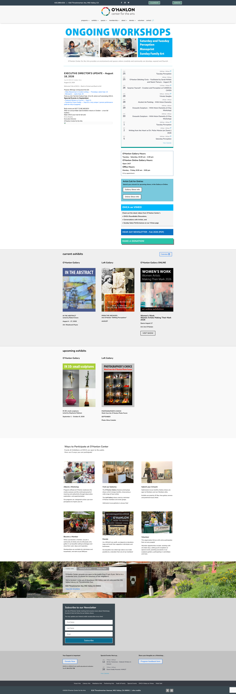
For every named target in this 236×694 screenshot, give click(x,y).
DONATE (177, 3)
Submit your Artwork (149, 487)
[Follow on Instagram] (125, 2)
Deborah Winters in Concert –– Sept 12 (78, 100)
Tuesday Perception (163, 74)
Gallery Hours (101, 569)
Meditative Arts (97, 683)
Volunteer (145, 537)
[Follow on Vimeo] (128, 2)
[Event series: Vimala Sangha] (170, 94)
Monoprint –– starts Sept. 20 (74, 94)
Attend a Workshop (71, 487)
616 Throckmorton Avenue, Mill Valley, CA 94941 (110, 690)
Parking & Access (85, 569)
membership (113, 20)
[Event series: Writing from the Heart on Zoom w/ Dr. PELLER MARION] (170, 128)
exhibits (94, 20)
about (123, 20)
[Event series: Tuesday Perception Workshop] (170, 71)
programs (84, 20)
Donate (105, 539)
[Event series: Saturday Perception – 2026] (170, 136)
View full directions (73, 589)
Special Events (132, 683)
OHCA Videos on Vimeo (146, 683)
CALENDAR (154, 3)
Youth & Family (120, 683)
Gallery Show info (132, 189)
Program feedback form (150, 661)
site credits (136, 690)
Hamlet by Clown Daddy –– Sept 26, (77, 102)
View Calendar (167, 143)
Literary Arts (86, 683)
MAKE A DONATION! (133, 241)
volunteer (141, 20)
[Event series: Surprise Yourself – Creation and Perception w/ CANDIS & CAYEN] (170, 85)
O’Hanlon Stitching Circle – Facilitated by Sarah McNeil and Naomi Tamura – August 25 (150, 80)
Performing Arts (109, 683)
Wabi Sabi (159, 683)
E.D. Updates (75, 80)
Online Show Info (132, 196)
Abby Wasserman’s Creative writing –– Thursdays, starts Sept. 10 (86, 92)
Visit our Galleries (110, 487)
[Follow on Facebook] (121, 2)
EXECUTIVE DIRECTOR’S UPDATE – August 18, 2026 (88, 75)
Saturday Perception (163, 139)
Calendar (164, 254)
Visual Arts (77, 683)
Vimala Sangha (165, 96)
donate (131, 20)
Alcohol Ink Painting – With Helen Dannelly (154, 102)
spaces (103, 20)
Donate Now (70, 661)
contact (148, 20)
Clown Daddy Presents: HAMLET (116, 669)
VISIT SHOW (148, 333)
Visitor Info (70, 569)
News (80, 80)
